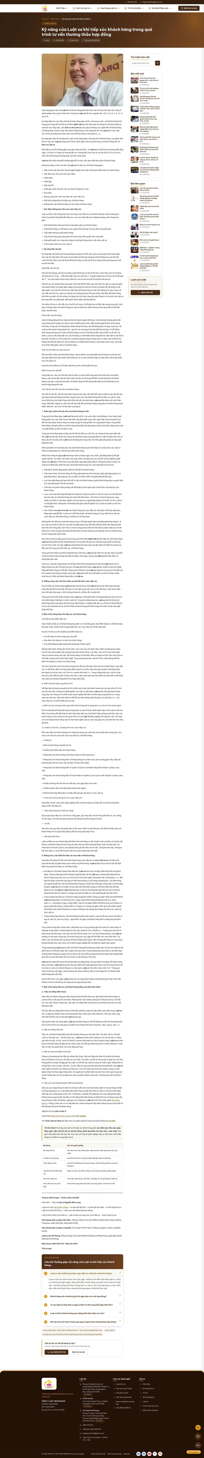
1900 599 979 (95, 1429)
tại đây (112, 1121)
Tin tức (145, 1393)
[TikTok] (155, 1454)
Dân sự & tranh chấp (124, 1389)
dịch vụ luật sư (110, 1330)
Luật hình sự (120, 1384)
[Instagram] (160, 1454)
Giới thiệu (146, 1384)
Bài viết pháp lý (148, 1397)
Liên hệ (145, 1402)
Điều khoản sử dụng (150, 1410)
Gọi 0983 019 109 (58, 1352)
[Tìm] (157, 63)
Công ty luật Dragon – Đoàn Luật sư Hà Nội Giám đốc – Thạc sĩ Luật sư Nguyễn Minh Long (72, 1330)
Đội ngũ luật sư (148, 1389)
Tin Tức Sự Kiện (134, 8)
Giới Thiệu (60, 8)
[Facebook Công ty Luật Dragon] (138, 1454)
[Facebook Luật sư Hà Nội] (144, 1454)
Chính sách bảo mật (150, 1406)
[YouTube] (149, 1454)
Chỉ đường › (87, 1394)
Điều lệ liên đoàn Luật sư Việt (63, 1116)
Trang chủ (45, 19)
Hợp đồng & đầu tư (123, 1408)
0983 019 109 (147, 292)
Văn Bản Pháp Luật (160, 8)
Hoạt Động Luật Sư (109, 8)
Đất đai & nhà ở (122, 1393)
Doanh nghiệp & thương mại (125, 1403)
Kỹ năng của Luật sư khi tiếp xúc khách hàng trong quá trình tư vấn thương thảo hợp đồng (72, 1334)
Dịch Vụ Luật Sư (83, 8)
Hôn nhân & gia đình (124, 1397)
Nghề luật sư (55, 19)
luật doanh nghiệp (61, 1207)
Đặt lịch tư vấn (78, 1352)
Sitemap (126, 1454)
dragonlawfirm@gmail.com (93, 1433)
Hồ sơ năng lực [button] (193, 1452)
